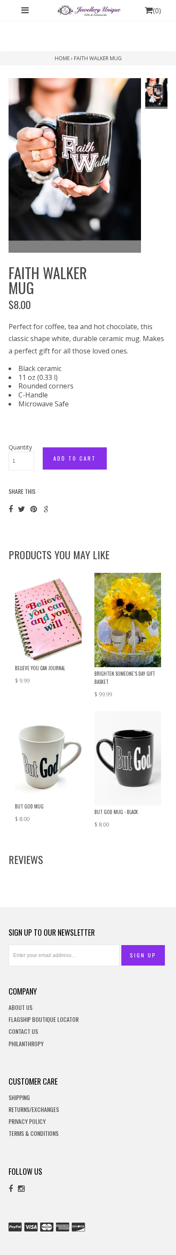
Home (62, 58)
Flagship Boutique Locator (44, 1020)
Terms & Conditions (34, 1134)
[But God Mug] (48, 754)
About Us (20, 1008)
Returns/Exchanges (34, 1110)
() (157, 10)
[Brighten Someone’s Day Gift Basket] (127, 619)
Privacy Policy (27, 1122)
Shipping (19, 1098)
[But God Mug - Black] (127, 757)
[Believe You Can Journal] (48, 616)
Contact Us (23, 1031)
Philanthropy (26, 1044)
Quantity (20, 447)
